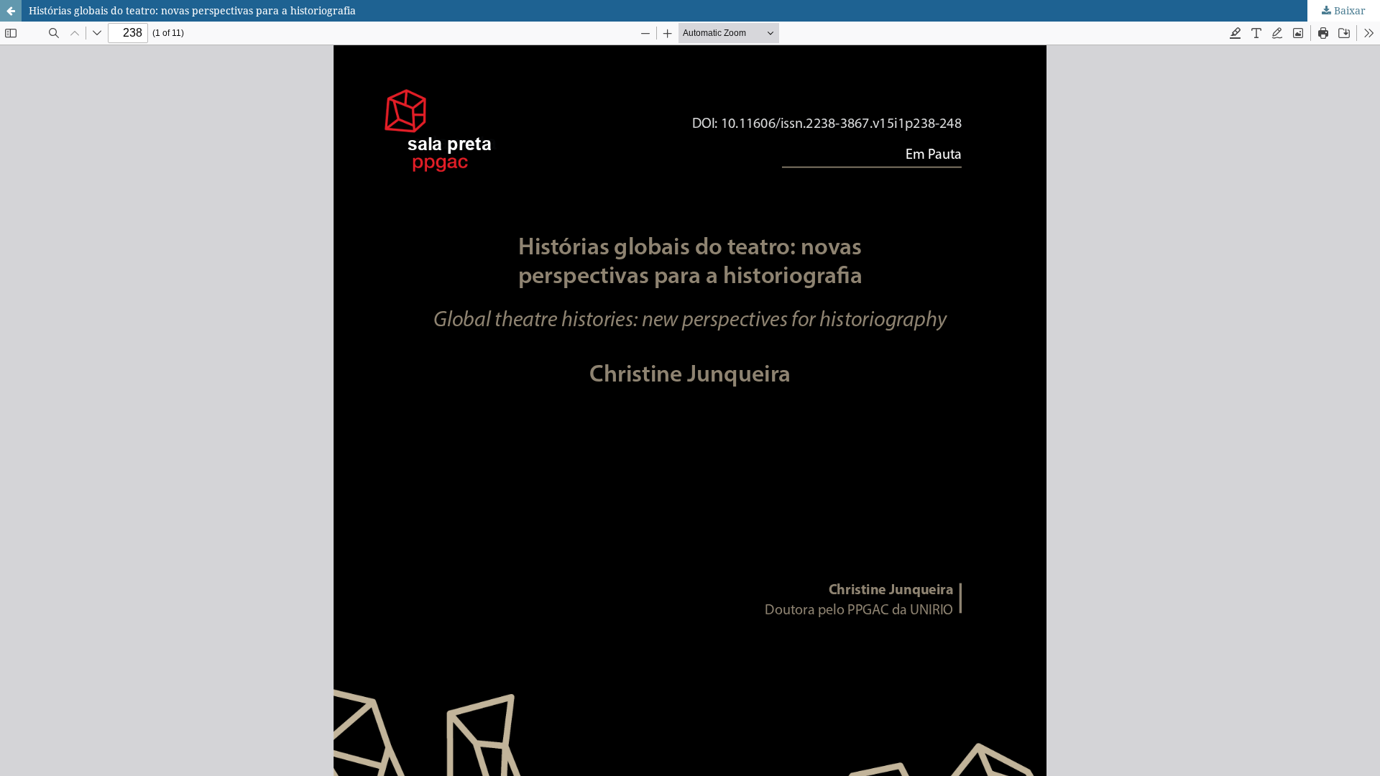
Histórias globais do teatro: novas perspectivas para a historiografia (192, 10)
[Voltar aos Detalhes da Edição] (11, 11)
